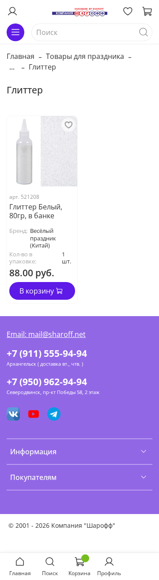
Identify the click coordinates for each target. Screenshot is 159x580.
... (12, 67)
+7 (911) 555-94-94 (47, 353)
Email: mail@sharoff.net (46, 334)
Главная (20, 56)
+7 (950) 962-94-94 (47, 381)
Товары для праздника (85, 56)
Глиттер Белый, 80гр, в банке (35, 211)
